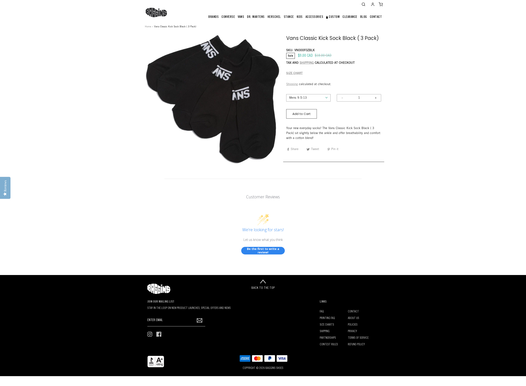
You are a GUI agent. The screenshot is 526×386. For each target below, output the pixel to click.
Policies (353, 324)
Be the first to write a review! (263, 250)
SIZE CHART (294, 73)
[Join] (199, 320)
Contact (353, 311)
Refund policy (356, 344)
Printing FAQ (327, 318)
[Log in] (372, 4)
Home (148, 26)
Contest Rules (329, 344)
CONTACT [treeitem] (376, 17)
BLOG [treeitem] (363, 17)
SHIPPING (307, 62)
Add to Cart (301, 114)
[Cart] (380, 4)
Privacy (352, 331)
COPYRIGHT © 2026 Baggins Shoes (263, 368)
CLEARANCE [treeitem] (350, 17)
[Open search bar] (363, 4)
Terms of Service (358, 338)
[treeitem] (213, 17)
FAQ (322, 311)
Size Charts (327, 324)
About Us (353, 318)
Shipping (292, 84)
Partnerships (328, 338)
